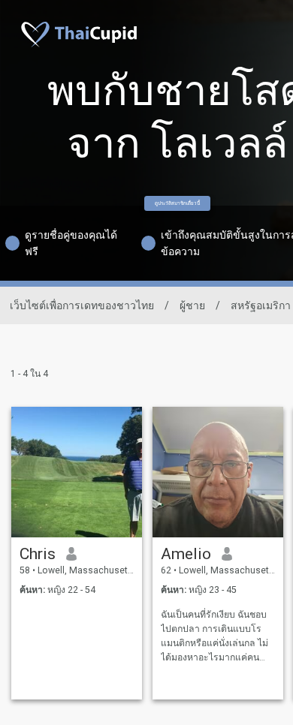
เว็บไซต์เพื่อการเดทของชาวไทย (82, 305)
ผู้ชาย (192, 305)
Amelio (186, 554)
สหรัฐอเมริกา (261, 305)
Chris (38, 554)
